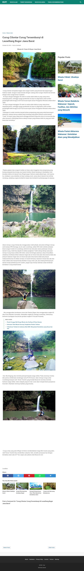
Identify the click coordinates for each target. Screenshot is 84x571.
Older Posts (52, 547)
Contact (46, 559)
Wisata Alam (13, 2)
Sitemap (57, 559)
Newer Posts (6, 547)
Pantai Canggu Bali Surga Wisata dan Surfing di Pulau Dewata (24, 322)
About (26, 559)
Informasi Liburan (42, 567)
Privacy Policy (39, 559)
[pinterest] (29, 475)
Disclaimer (32, 559)
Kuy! (4, 2)
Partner (52, 559)
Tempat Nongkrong (26, 2)
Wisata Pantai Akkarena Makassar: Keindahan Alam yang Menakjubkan (69, 134)
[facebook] (7, 475)
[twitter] (18, 475)
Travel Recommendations (55, 2)
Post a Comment (16, 45)
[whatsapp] (39, 475)
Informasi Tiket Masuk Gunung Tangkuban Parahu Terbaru (23, 324)
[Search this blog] (81, 2)
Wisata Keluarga (40, 2)
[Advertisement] (42, 18)
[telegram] (50, 475)
